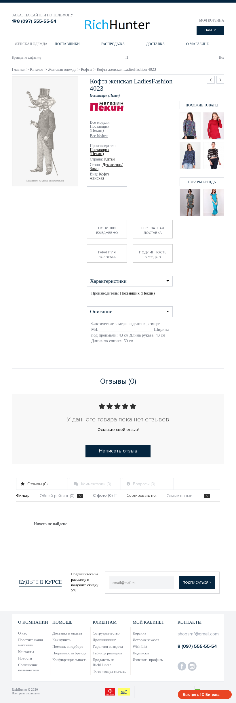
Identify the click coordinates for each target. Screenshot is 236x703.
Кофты (86, 69)
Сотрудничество (106, 633)
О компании (33, 622)
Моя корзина (211, 20)
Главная (18, 69)
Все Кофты (99, 136)
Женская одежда (62, 69)
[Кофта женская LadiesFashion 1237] (213, 126)
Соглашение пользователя (28, 667)
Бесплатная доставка (152, 230)
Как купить (61, 640)
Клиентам (105, 622)
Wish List (140, 646)
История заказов (146, 640)
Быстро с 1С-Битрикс (201, 694)
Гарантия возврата (107, 254)
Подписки (141, 653)
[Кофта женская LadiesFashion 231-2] (190, 126)
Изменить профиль (148, 660)
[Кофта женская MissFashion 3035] (190, 155)
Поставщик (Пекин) (99, 152)
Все (221, 58)
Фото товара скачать (109, 671)
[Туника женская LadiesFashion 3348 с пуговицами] (190, 202)
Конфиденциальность (69, 660)
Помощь (62, 622)
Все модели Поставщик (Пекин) (100, 127)
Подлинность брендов (152, 254)
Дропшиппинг (104, 640)
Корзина (139, 633)
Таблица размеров (107, 653)
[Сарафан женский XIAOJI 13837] (213, 202)
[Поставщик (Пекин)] (107, 107)
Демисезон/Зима (106, 167)
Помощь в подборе (67, 646)
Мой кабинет (148, 622)
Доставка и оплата (67, 633)
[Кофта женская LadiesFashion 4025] (213, 155)
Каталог (36, 69)
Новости (25, 658)
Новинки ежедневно (107, 230)
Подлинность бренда (69, 653)
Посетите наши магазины (30, 642)
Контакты (26, 651)
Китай (109, 159)
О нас (22, 633)
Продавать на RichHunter (104, 662)
